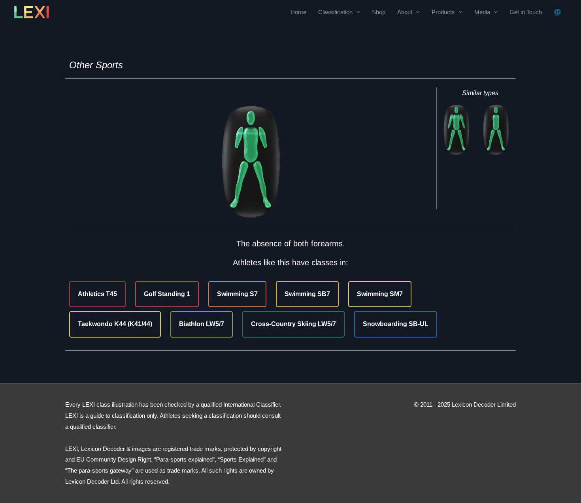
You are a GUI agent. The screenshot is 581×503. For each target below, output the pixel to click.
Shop (378, 12)
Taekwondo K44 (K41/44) (115, 324)
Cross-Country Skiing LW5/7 (293, 324)
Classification (335, 12)
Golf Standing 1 (167, 294)
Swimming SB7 (307, 294)
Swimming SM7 (380, 294)
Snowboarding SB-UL (395, 324)
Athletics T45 (97, 294)
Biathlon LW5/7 (201, 324)
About (404, 12)
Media (482, 12)
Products (443, 12)
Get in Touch (525, 12)
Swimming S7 (237, 294)
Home (298, 12)
